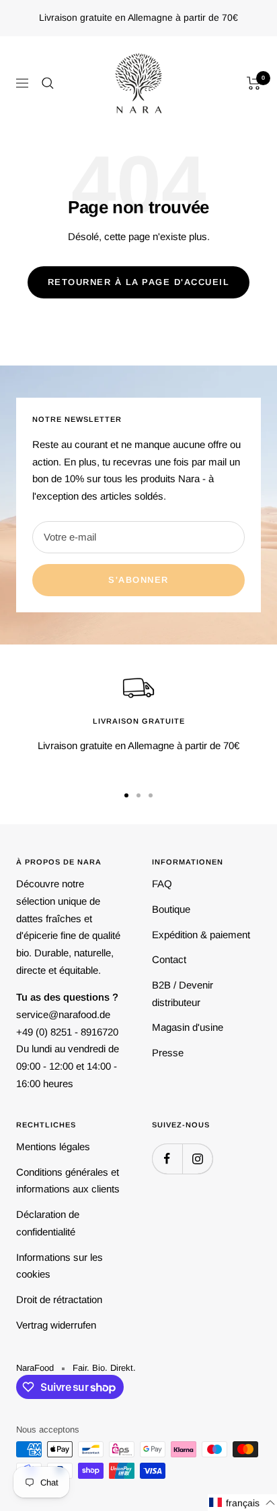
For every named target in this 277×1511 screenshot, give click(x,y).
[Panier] (254, 83)
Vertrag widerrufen (56, 1325)
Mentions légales (53, 1146)
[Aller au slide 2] (138, 795)
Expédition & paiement (201, 934)
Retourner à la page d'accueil (139, 282)
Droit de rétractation (59, 1299)
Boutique (171, 909)
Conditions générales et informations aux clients (68, 1180)
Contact (169, 959)
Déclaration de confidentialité (47, 1223)
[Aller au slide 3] (151, 795)
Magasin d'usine (187, 1027)
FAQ (162, 883)
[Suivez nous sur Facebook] (167, 1158)
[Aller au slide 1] (126, 795)
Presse (168, 1052)
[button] (242, 1502)
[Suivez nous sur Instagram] (197, 1158)
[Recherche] (48, 83)
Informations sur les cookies (59, 1265)
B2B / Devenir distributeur (182, 993)
